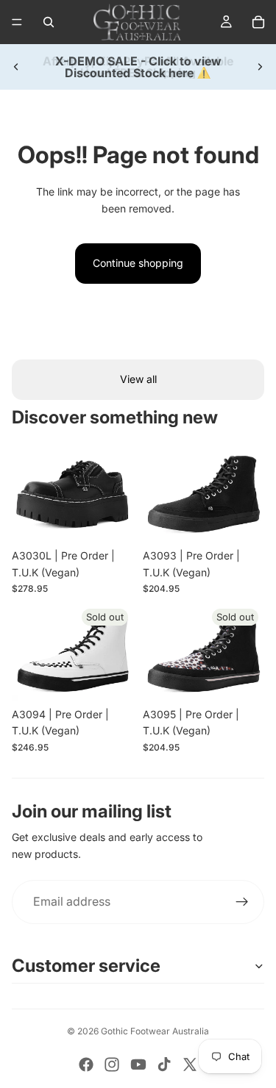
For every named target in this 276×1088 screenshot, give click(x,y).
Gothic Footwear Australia (155, 1031)
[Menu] (17, 22)
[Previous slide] (16, 67)
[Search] (48, 22)
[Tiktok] (164, 1064)
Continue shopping (138, 263)
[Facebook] (86, 1064)
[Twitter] (190, 1064)
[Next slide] (260, 67)
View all (138, 379)
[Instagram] (112, 1064)
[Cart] (258, 22)
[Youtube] (138, 1064)
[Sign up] (242, 902)
